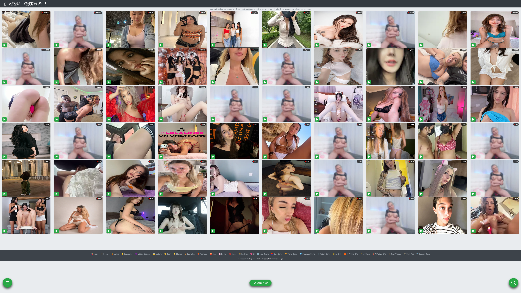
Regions (252, 259)
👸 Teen (167, 254)
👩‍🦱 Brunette (190, 254)
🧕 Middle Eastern (142, 254)
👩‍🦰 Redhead (202, 254)
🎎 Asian (94, 254)
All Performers (273, 259)
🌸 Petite (222, 254)
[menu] (7, 283)
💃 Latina (115, 254)
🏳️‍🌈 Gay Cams (276, 254)
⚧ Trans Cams (291, 254)
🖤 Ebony (105, 254)
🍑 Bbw (213, 254)
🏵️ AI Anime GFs (351, 254)
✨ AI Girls (337, 254)
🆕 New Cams (263, 254)
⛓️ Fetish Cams (323, 254)
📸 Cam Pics (409, 254)
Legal (281, 259)
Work (258, 259)
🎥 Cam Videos (394, 254)
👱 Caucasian (127, 254)
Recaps (264, 259)
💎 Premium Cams (307, 254)
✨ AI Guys (365, 254)
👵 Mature (157, 254)
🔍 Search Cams (423, 254)
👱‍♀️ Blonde (178, 254)
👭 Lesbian (243, 254)
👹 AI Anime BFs (379, 254)
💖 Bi (252, 254)
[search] (513, 283)
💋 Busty (232, 254)
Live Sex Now (260, 282)
